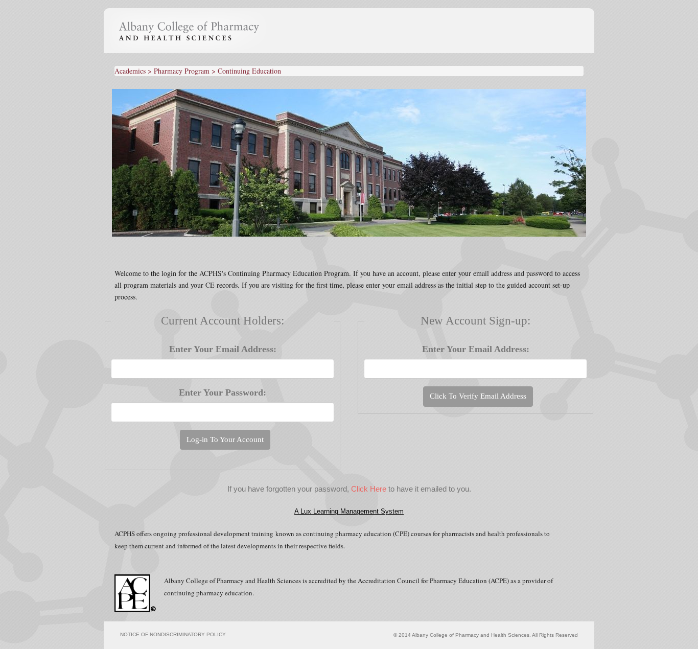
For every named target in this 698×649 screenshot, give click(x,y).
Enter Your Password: (222, 392)
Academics (130, 71)
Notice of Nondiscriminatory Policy (173, 634)
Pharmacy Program (182, 71)
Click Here (368, 488)
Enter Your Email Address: (222, 349)
